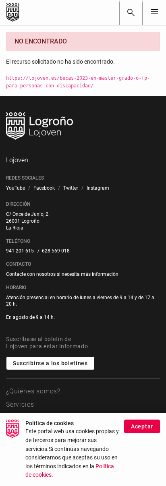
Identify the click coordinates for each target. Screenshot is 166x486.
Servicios (20, 404)
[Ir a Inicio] (12, 12)
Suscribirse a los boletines (50, 363)
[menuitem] (15, 188)
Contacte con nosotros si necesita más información (62, 274)
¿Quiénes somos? (33, 391)
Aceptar (142, 426)
